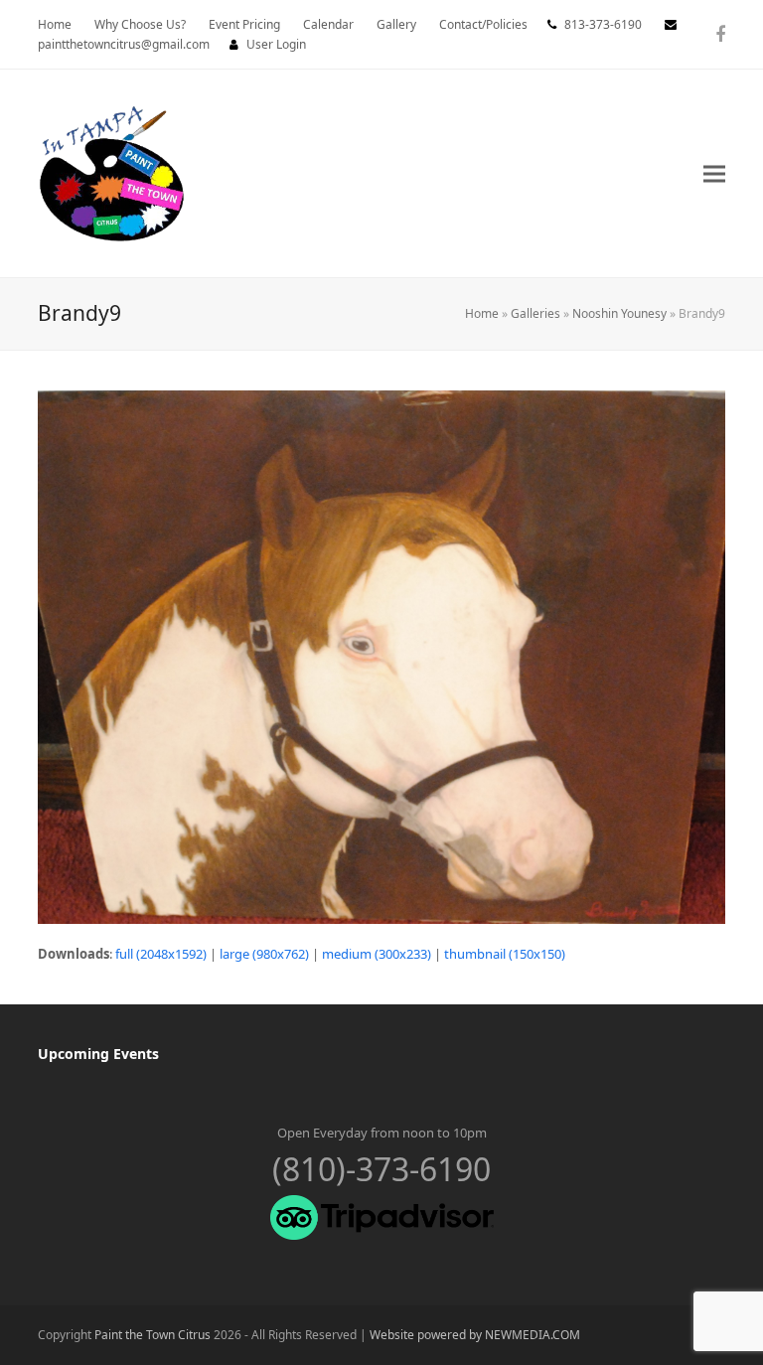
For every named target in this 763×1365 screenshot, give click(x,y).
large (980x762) (264, 954)
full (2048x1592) (161, 954)
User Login (276, 44)
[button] (714, 173)
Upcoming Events (98, 1053)
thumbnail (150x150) (504, 954)
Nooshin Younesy (619, 313)
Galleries (535, 313)
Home (482, 313)
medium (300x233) (376, 954)
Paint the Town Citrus (152, 1334)
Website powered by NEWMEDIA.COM (475, 1334)
